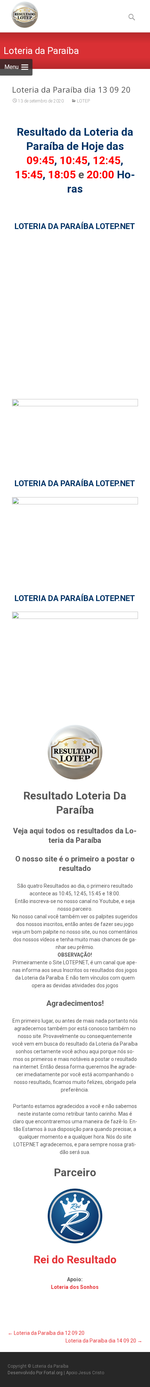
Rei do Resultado (75, 1259)
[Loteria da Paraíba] (19, 14)
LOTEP (83, 101)
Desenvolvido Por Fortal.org (36, 1372)
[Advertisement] (75, 315)
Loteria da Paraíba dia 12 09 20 (46, 1333)
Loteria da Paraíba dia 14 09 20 (104, 1341)
